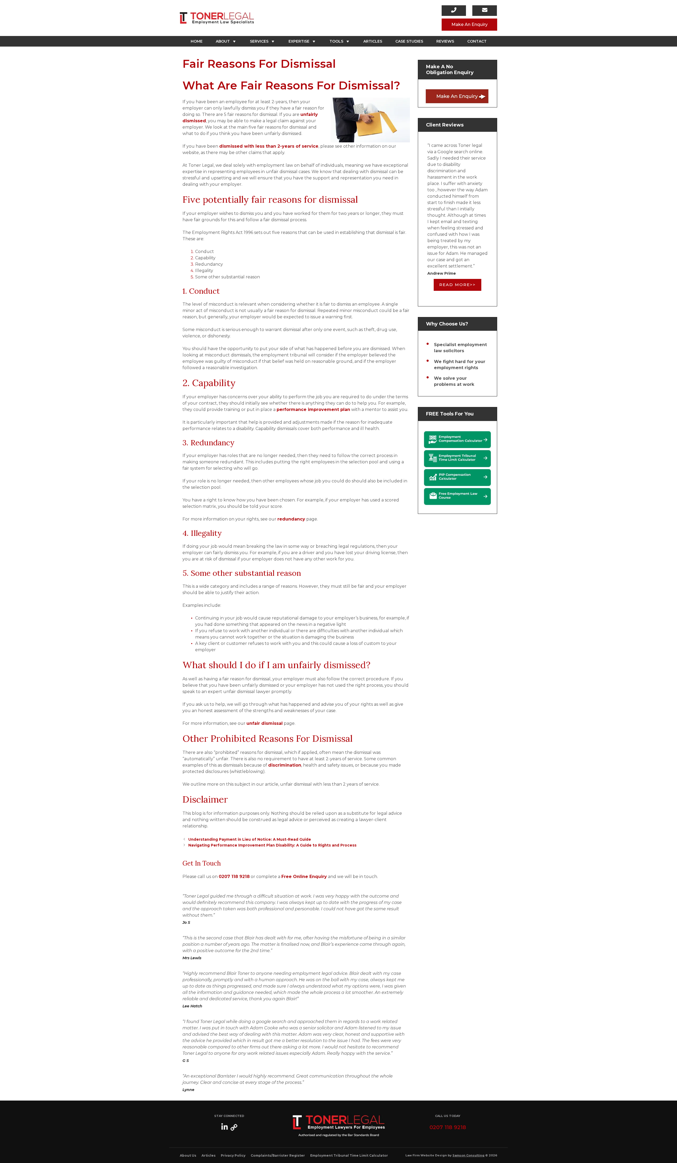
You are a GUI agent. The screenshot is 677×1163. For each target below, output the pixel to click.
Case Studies (409, 41)
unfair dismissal (264, 723)
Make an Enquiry (469, 24)
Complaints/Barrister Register (278, 1155)
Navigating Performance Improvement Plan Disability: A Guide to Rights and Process (272, 845)
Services (259, 41)
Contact (477, 41)
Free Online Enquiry (304, 876)
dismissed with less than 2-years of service (268, 146)
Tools (336, 41)
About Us (188, 1155)
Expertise (299, 41)
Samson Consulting (468, 1155)
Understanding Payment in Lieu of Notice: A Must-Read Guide (249, 840)
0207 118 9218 (234, 876)
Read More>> (457, 284)
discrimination (284, 765)
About (223, 41)
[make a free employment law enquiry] (457, 95)
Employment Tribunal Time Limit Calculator (349, 1155)
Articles (372, 41)
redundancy (291, 519)
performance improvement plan (313, 409)
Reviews (445, 41)
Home (197, 41)
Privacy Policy (233, 1155)
